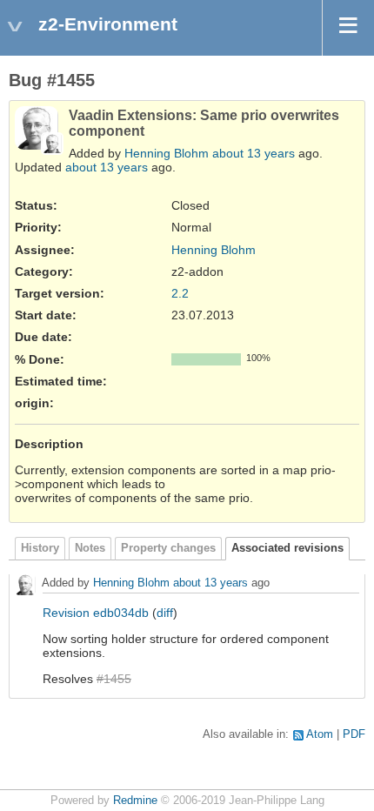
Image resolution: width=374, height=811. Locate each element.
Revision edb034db (96, 613)
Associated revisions (287, 548)
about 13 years (253, 153)
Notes (90, 548)
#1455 (114, 679)
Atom (319, 734)
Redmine (135, 800)
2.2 (180, 293)
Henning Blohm (166, 153)
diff (165, 613)
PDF (354, 734)
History (40, 548)
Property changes (168, 548)
